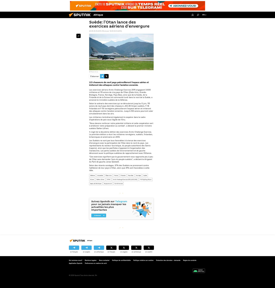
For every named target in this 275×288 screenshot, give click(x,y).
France (116, 175)
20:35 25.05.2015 (95, 31)
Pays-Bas (130, 175)
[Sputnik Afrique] (80, 18)
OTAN (108, 179)
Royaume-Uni (108, 183)
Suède (145, 175)
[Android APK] (199, 271)
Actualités (100, 175)
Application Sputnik (75, 263)
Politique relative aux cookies (143, 260)
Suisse (92, 179)
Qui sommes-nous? (75, 260)
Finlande (123, 175)
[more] (78, 36)
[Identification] (192, 15)
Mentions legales (90, 260)
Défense (92, 175)
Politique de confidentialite (121, 260)
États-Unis (109, 175)
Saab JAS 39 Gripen (96, 183)
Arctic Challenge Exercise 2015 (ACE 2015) (125, 179)
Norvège (138, 175)
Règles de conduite (189, 260)
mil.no (96, 72)
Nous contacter (104, 260)
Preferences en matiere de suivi (96, 263)
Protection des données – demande (168, 260)
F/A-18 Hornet (119, 183)
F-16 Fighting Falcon (145, 179)
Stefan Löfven (100, 179)
